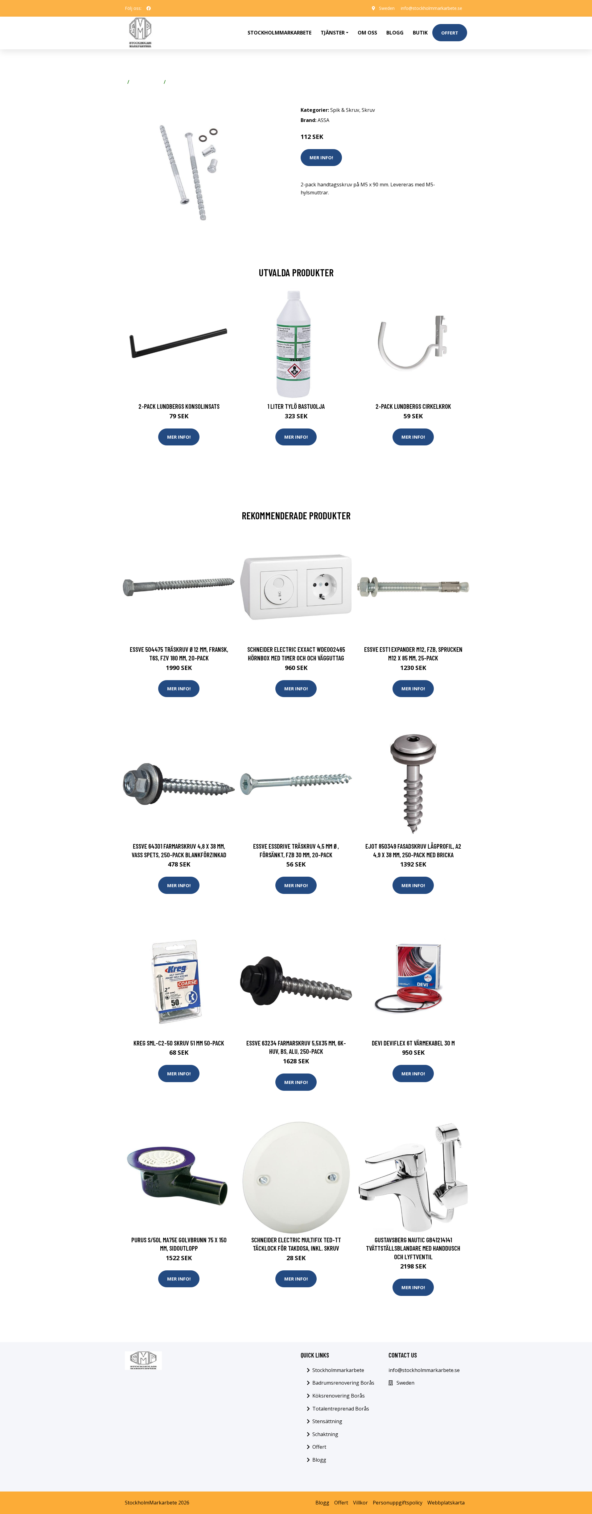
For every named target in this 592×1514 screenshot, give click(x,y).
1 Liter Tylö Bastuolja (296, 406)
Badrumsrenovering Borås (343, 1382)
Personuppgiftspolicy (397, 1502)
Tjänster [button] (333, 32)
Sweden (387, 8)
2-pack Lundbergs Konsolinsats (179, 406)
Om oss (367, 32)
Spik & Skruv (146, 82)
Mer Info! (321, 157)
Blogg (395, 32)
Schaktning (325, 1434)
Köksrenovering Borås (338, 1395)
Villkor (360, 1502)
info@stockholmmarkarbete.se (431, 8)
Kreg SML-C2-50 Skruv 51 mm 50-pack (179, 1043)
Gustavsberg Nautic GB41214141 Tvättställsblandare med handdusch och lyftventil (413, 1248)
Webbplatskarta (446, 1502)
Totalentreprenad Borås (340, 1408)
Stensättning (327, 1421)
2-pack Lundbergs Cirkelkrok (413, 406)
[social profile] (148, 8)
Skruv (175, 82)
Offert (449, 33)
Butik (420, 32)
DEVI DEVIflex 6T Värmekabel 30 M (413, 1043)
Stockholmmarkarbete (279, 32)
